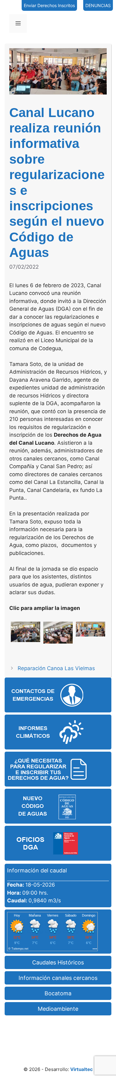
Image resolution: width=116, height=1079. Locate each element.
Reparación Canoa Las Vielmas (56, 668)
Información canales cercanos (58, 978)
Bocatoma (58, 993)
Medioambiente (58, 1009)
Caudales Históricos (58, 962)
